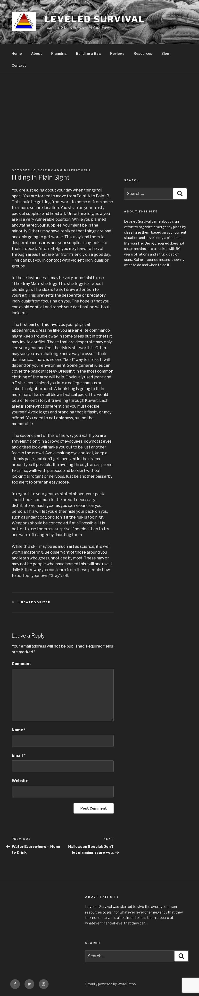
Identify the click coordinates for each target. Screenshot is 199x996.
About (36, 53)
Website (20, 780)
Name (19, 730)
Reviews (117, 53)
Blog (165, 53)
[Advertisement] (99, 110)
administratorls (72, 170)
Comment (21, 663)
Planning (59, 53)
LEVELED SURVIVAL (94, 19)
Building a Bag (88, 53)
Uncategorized (34, 602)
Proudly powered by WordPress (110, 984)
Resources (143, 53)
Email (18, 755)
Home (17, 53)
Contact (19, 65)
